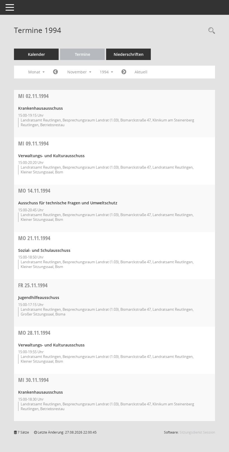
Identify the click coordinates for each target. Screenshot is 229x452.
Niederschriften (129, 54)
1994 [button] (105, 72)
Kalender (36, 54)
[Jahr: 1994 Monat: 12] (123, 72)
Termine (82, 54)
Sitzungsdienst (197, 432)
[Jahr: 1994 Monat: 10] (55, 72)
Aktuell (141, 72)
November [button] (77, 72)
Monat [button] (34, 72)
